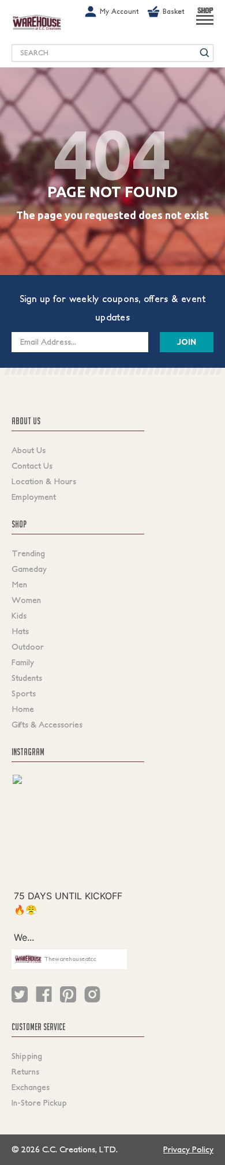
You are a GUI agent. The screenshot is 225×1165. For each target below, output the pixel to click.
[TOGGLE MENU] (204, 24)
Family (23, 662)
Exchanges (31, 1087)
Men (19, 584)
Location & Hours (44, 481)
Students (27, 678)
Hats (20, 631)
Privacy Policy (188, 1149)
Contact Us (32, 465)
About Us (29, 450)
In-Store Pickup (39, 1102)
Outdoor (28, 646)
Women (26, 600)
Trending (28, 553)
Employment (34, 497)
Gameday (29, 569)
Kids (19, 615)
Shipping (27, 1056)
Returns (25, 1071)
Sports (24, 693)
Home (23, 709)
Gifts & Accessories (47, 724)
